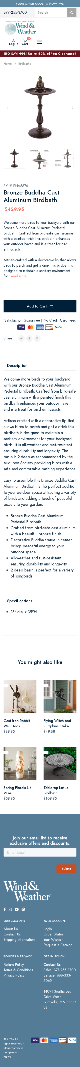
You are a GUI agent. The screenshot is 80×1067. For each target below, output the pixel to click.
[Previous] (7, 107)
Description (17, 365)
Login (48, 929)
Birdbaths (24, 64)
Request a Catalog (58, 945)
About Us (11, 929)
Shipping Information (19, 939)
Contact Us (12, 934)
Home (8, 64)
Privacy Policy (14, 975)
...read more (17, 276)
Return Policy (14, 964)
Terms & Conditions (18, 970)
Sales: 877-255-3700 (60, 970)
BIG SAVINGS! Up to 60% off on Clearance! (40, 53)
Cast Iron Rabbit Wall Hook (17, 723)
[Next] (72, 107)
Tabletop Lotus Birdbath (56, 790)
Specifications (19, 601)
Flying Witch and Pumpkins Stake (57, 723)
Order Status (54, 934)
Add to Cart (37, 306)
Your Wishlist (53, 939)
